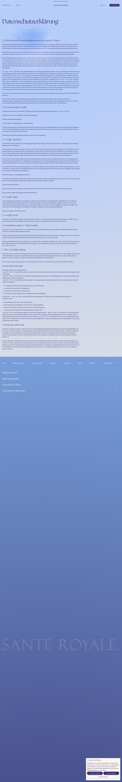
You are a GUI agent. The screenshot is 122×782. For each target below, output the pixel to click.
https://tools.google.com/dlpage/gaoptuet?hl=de (16, 174)
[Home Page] (61, 5)
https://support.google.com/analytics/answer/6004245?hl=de (19, 192)
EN (19, 5)
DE (16, 5)
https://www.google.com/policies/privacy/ (14, 211)
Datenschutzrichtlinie (92, 770)
